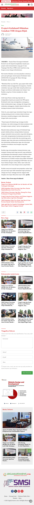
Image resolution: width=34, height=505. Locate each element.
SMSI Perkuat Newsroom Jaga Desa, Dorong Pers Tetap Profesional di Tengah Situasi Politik (16, 193)
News (2, 25)
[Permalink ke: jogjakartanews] (2, 34)
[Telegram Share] (28, 212)
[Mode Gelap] (29, 4)
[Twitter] (15, 491)
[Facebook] (12, 491)
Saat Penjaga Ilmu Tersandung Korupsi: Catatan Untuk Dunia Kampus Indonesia (24, 459)
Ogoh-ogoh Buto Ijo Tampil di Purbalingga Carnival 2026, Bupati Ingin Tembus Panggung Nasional (16, 205)
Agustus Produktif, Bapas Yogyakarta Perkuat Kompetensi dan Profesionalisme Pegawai (15, 430)
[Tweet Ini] (21, 212)
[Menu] (2, 4)
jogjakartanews (8, 34)
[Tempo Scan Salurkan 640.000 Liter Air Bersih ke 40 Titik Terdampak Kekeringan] (8, 224)
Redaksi (15, 498)
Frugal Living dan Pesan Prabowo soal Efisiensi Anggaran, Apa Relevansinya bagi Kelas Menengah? (16, 197)
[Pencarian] (32, 4)
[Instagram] (18, 491)
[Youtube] (22, 491)
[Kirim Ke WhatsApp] (31, 212)
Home (5, 496)
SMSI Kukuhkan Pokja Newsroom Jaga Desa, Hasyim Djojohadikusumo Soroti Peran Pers (15, 189)
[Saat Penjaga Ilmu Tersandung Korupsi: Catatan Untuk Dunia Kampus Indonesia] (24, 452)
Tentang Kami (12, 496)
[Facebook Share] (17, 212)
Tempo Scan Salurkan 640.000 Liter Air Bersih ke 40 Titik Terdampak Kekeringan (16, 185)
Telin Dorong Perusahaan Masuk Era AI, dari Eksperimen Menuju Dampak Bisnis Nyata (24, 444)
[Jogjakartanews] (11, 4)
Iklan (20, 498)
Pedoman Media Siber (24, 496)
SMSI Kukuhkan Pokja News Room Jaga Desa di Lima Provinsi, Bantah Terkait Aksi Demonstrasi (16, 201)
